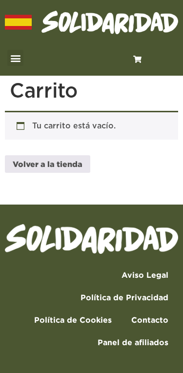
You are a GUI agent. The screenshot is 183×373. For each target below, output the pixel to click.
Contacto (149, 319)
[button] (15, 58)
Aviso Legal (145, 274)
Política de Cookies (73, 319)
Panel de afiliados (133, 342)
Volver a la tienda (47, 164)
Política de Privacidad (124, 297)
